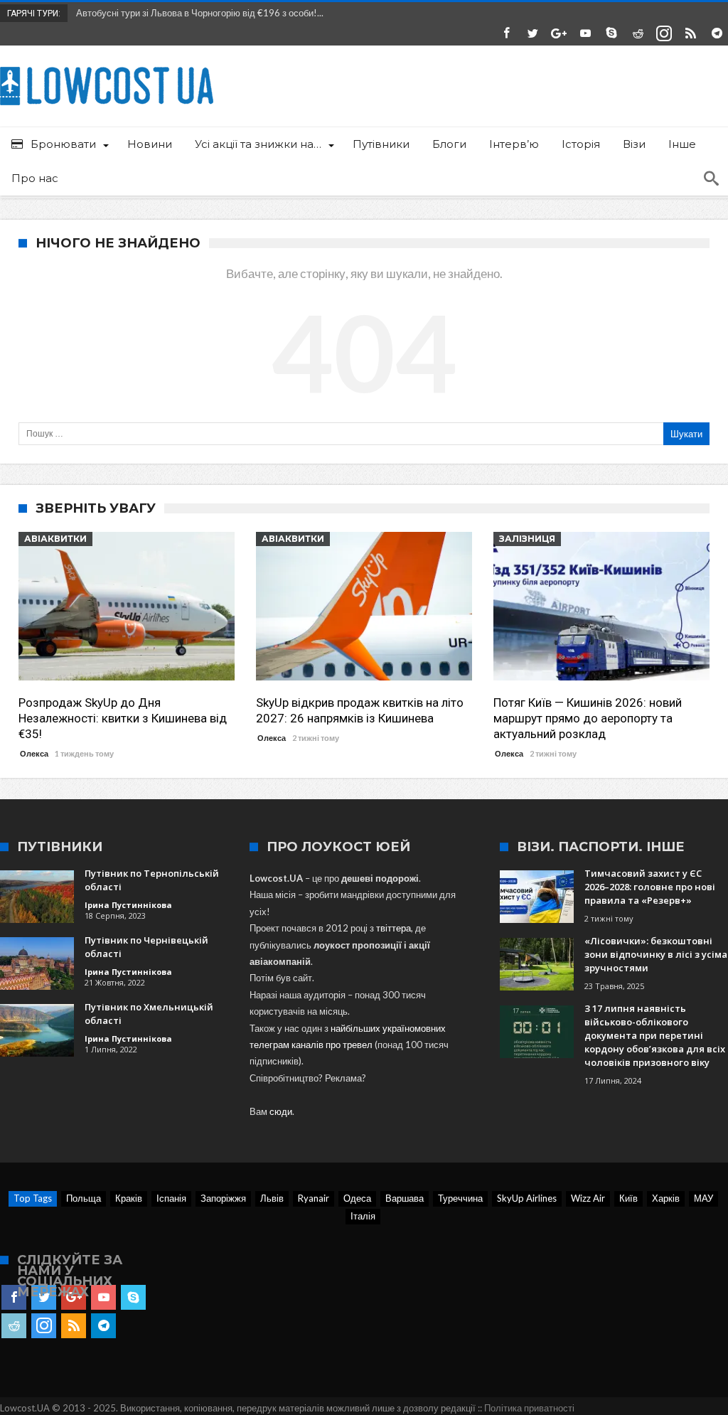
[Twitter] (532, 34)
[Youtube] (585, 34)
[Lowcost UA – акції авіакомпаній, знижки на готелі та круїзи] (106, 66)
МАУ (703, 1198)
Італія (362, 1216)
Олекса (34, 753)
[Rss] (690, 34)
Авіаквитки (55, 538)
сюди (280, 1111)
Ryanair (313, 1198)
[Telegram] (716, 34)
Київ (628, 1198)
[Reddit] (637, 34)
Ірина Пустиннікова (128, 904)
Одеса (357, 1198)
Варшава (404, 1198)
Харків (666, 1198)
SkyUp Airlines (527, 1198)
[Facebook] (506, 34)
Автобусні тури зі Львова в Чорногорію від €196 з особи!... (196, 12)
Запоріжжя (223, 1198)
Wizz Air (588, 1198)
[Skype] (611, 34)
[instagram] (664, 34)
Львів (272, 1198)
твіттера (393, 928)
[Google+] (558, 34)
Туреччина (460, 1198)
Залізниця (527, 538)
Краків (128, 1198)
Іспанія (171, 1198)
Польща (83, 1198)
